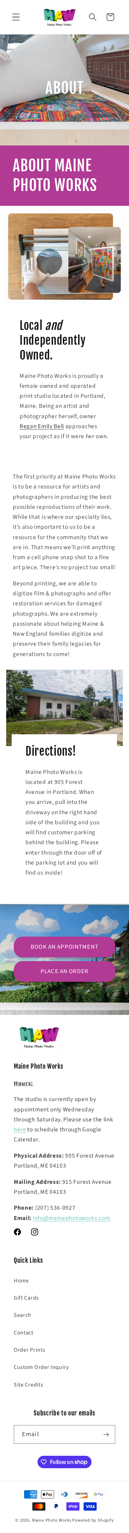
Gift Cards (26, 1298)
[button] (16, 17)
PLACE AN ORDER (64, 971)
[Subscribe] (106, 1434)
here (20, 1129)
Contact (23, 1333)
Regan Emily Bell (42, 426)
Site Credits (28, 1385)
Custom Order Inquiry (41, 1367)
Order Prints (29, 1350)
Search (22, 1315)
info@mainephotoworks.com (71, 1218)
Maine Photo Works (52, 1520)
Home (21, 1280)
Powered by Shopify (93, 1520)
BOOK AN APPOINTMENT (64, 946)
